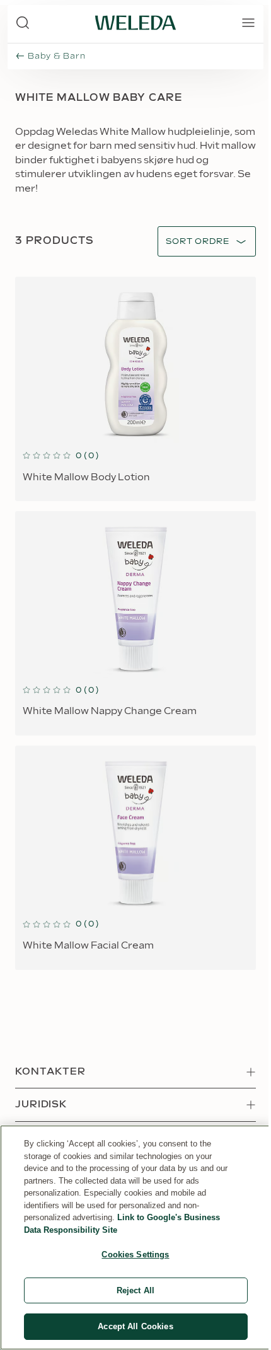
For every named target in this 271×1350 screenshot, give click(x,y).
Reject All (135, 1290)
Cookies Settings (135, 1254)
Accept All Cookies (135, 1326)
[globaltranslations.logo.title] (135, 22)
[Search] (22, 22)
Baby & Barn (57, 56)
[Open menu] (248, 22)
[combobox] (197, 241)
